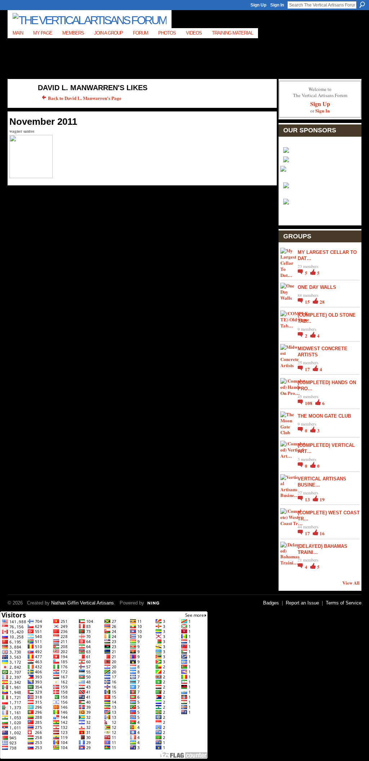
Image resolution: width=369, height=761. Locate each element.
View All (351, 582)
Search (362, 4)
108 (309, 403)
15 (308, 301)
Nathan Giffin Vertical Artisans (82, 603)
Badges (271, 603)
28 (322, 301)
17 (308, 369)
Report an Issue (302, 603)
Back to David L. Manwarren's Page (84, 97)
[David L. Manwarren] (19, 103)
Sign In (277, 5)
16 (322, 533)
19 (322, 499)
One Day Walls (317, 287)
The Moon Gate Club (324, 416)
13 (308, 499)
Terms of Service (343, 603)
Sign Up (258, 5)
